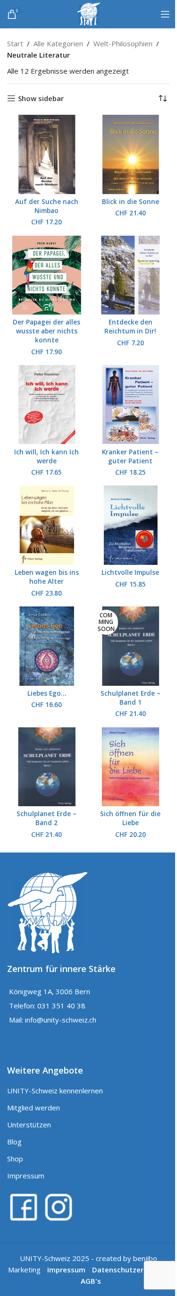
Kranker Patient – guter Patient (130, 456)
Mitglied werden (33, 1107)
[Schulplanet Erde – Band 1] (130, 646)
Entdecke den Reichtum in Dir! (130, 326)
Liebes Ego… (46, 693)
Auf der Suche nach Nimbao (46, 206)
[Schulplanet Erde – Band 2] (46, 767)
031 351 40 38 (61, 1005)
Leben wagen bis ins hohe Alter (47, 577)
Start (15, 43)
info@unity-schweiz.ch (60, 1019)
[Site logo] (89, 13)
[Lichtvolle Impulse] (130, 525)
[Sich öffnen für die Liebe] (130, 767)
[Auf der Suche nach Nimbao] (46, 154)
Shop (15, 1158)
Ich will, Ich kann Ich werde (46, 456)
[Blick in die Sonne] (130, 154)
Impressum (25, 1175)
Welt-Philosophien (122, 43)
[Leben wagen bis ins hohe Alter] (46, 525)
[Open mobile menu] (165, 14)
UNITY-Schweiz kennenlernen (55, 1090)
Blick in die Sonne (130, 201)
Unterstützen (29, 1124)
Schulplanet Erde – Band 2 (46, 818)
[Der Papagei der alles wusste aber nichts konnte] (46, 275)
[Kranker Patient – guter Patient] (130, 404)
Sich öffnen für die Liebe (130, 818)
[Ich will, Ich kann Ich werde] (46, 404)
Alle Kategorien (58, 43)
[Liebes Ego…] (46, 646)
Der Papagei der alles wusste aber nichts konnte (46, 331)
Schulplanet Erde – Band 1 (130, 698)
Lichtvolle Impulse (130, 572)
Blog (14, 1141)
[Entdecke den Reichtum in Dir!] (130, 275)
